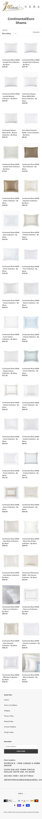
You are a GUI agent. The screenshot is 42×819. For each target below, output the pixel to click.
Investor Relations (10, 727)
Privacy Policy (9, 716)
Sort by (5, 30)
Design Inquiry (9, 732)
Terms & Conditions (10, 705)
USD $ (20, 793)
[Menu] (38, 6)
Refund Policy (8, 721)
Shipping (7, 710)
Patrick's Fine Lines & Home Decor (17, 812)
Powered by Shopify (33, 812)
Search (6, 700)
